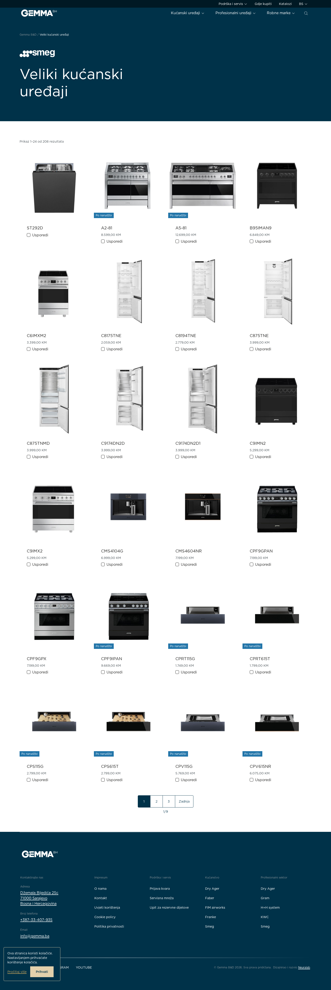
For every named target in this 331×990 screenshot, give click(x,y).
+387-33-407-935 (36, 920)
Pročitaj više (17, 972)
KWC (265, 917)
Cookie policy (105, 917)
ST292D (35, 228)
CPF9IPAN (111, 658)
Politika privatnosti (109, 926)
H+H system (270, 907)
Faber (209, 898)
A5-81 (180, 228)
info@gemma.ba (34, 936)
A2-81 (106, 228)
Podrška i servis (231, 4)
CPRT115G (185, 658)
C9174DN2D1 (187, 443)
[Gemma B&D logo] (39, 13)
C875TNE (259, 335)
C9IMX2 (35, 551)
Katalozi (285, 4)
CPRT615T (260, 658)
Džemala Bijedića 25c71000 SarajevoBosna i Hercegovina (39, 898)
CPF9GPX (36, 658)
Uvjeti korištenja (107, 907)
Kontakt (100, 898)
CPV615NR (260, 766)
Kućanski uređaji (186, 13)
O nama (100, 888)
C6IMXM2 (36, 335)
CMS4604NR (188, 551)
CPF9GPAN (261, 551)
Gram (265, 898)
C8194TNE (185, 335)
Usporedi (40, 235)
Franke (210, 917)
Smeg (209, 926)
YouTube (84, 967)
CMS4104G (112, 551)
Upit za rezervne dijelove (169, 907)
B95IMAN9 (261, 228)
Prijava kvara (160, 888)
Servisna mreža (162, 898)
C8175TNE (111, 335)
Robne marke (279, 13)
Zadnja (184, 801)
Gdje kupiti (263, 4)
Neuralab (304, 967)
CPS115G (35, 766)
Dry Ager (212, 888)
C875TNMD (38, 443)
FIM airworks (215, 907)
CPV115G (184, 766)
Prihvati (42, 972)
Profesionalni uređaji (233, 13)
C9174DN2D (113, 443)
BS (301, 4)
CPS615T (110, 766)
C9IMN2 (258, 443)
